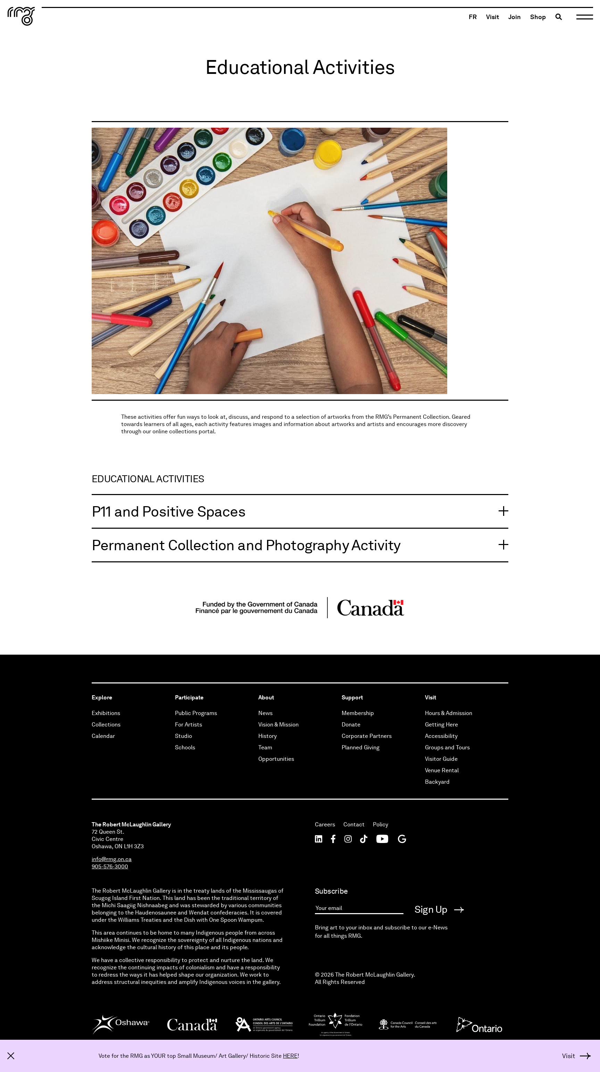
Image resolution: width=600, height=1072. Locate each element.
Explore (102, 697)
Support (352, 697)
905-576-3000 (110, 866)
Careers (325, 824)
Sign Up (432, 909)
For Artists (188, 724)
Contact (354, 824)
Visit (492, 16)
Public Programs (196, 713)
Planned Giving (361, 747)
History (267, 736)
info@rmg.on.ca (112, 859)
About (266, 697)
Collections (106, 724)
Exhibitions (106, 713)
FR (473, 16)
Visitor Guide (441, 759)
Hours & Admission (448, 713)
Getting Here (441, 724)
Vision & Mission (278, 724)
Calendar (103, 736)
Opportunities (276, 759)
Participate (189, 697)
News (265, 713)
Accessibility (441, 736)
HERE (290, 1056)
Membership (358, 713)
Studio (183, 736)
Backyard (437, 782)
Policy (380, 824)
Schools (185, 747)
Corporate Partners (367, 736)
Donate (351, 724)
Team (265, 747)
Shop (538, 16)
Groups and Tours (447, 747)
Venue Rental (442, 770)
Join (514, 16)
